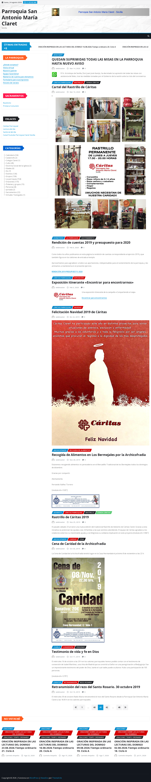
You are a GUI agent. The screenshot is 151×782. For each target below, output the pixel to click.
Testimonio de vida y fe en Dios (75, 652)
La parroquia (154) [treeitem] (13, 179)
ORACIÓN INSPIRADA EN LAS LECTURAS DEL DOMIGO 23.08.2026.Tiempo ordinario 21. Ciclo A (19, 746)
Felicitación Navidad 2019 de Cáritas (79, 312)
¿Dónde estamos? (10, 65)
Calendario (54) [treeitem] (12, 155)
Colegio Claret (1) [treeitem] (13, 160)
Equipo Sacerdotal (11, 74)
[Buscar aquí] (148, 36)
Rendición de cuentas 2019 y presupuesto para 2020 (91, 242)
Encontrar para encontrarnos (94, 298)
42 (107, 707)
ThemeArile (57, 778)
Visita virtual (8, 68)
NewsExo (44, 778)
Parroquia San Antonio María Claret (20, 17)
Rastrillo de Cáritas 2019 (70, 517)
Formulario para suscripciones (16, 80)
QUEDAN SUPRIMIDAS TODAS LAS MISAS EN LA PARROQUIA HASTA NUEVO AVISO (97, 61)
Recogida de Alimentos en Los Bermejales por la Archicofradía (99, 455)
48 (119, 707)
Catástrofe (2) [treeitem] (11, 158)
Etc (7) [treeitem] (8, 171)
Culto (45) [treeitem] (10, 163)
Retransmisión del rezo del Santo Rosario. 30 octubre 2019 (96, 687)
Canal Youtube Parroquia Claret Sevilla (19, 135)
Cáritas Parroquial (10, 126)
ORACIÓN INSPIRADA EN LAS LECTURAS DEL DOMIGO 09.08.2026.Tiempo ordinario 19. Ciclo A (94, 746)
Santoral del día (9, 132)
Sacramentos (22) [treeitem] (13, 192)
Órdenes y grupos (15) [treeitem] (15, 184)
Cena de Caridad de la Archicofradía (79, 544)
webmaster (60, 68)
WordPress (34, 778)
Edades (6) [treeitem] (10, 168)
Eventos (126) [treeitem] (11, 173)
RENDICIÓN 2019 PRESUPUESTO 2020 (67, 271)
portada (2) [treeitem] (10, 189)
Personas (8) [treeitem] (11, 187)
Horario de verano (11, 83)
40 (94, 707)
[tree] (25, 175)
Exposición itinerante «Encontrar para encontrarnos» (93, 282)
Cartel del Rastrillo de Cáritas (74, 87)
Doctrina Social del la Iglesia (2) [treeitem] (18, 166)
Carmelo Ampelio (12, 755)
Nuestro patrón (10, 71)
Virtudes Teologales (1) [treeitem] (15, 195)
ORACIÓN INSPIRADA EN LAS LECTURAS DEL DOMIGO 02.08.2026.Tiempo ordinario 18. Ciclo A (131, 746)
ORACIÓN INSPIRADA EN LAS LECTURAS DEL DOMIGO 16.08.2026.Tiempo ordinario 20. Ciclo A (56, 746)
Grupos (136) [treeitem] (11, 176)
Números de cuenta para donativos (18, 77)
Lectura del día (9, 129)
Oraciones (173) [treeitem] (12, 181)
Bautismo (7, 103)
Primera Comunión (11, 106)
